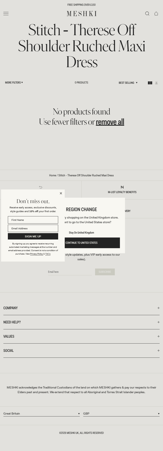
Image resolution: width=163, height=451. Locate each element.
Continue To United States (82, 243)
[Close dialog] (61, 193)
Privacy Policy (36, 253)
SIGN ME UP (33, 236)
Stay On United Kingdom (81, 232)
